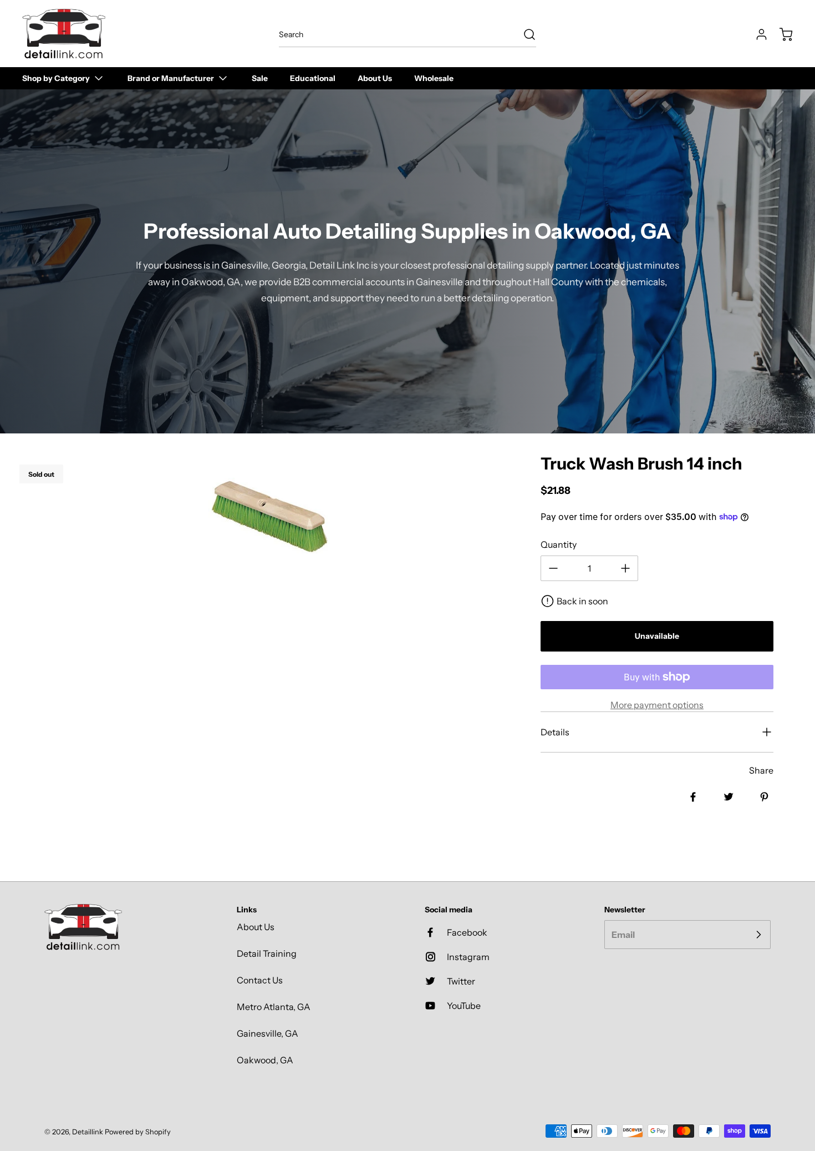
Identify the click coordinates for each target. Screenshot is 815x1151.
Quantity (559, 544)
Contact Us (260, 980)
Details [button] (555, 732)
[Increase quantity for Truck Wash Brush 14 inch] (625, 568)
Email (623, 934)
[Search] (524, 34)
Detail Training (267, 953)
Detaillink (87, 1132)
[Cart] (780, 34)
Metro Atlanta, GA (273, 1006)
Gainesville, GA (267, 1033)
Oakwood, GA (265, 1060)
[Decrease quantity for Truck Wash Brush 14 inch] (553, 568)
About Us (255, 926)
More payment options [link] (657, 704)
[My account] (756, 34)
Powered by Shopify (138, 1132)
